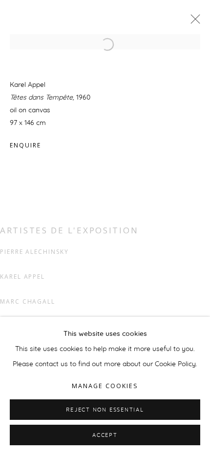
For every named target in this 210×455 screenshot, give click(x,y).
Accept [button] (105, 435)
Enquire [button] (25, 145)
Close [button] (193, 22)
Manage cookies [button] (105, 386)
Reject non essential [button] (105, 410)
